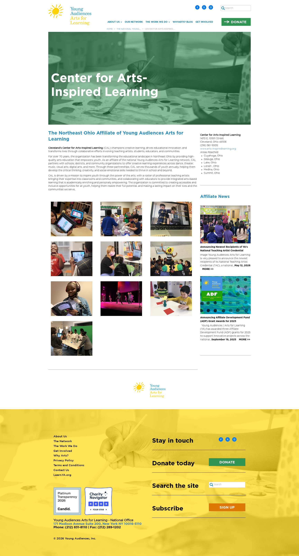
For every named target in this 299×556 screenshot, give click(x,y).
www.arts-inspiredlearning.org (218, 149)
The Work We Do (157, 22)
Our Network (134, 22)
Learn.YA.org (62, 474)
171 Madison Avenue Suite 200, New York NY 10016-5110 (97, 523)
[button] (73, 219)
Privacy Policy (63, 460)
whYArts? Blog (183, 22)
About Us (113, 22)
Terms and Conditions (68, 465)
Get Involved (204, 22)
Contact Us (61, 470)
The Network (62, 441)
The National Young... (129, 29)
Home (110, 29)
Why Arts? (61, 455)
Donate (238, 22)
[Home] (72, 14)
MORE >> (208, 269)
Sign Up (227, 507)
